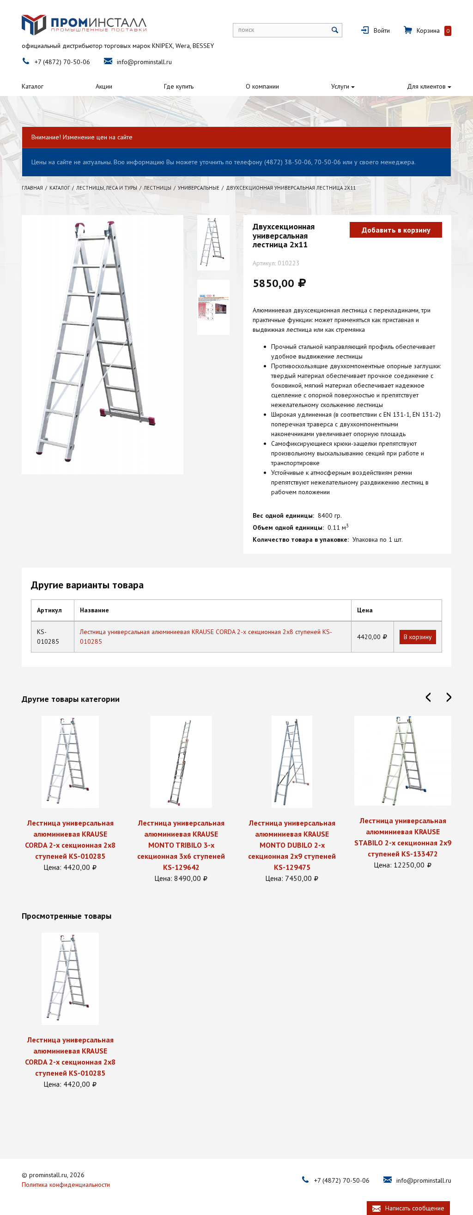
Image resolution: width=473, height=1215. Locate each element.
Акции (104, 86)
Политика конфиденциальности (66, 1184)
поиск (246, 29)
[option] (70, 794)
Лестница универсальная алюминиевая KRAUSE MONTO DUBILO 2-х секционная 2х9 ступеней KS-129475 (292, 845)
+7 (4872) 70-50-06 (62, 62)
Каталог (32, 86)
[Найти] (335, 30)
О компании (262, 86)
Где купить (179, 86)
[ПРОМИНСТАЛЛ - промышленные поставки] (84, 25)
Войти (382, 30)
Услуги (340, 86)
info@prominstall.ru (144, 62)
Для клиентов (426, 86)
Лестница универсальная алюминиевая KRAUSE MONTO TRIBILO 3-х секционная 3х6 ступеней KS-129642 (181, 845)
